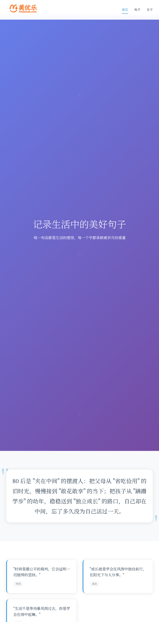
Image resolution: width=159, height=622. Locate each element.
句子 (137, 9)
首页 (125, 9)
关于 (150, 9)
